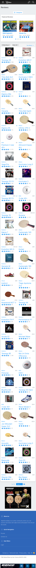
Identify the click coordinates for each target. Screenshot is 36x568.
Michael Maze (24, 337)
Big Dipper (23, 477)
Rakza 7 (4, 232)
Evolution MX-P (25, 60)
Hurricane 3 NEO (26, 77)
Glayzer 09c (6, 477)
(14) (29, 234)
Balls (2, 142)
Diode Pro (22, 33)
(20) (29, 304)
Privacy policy (23, 553)
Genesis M (5, 266)
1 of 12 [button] (13, 484)
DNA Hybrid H (7, 33)
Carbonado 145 (25, 232)
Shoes (3, 280)
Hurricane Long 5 (26, 164)
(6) (29, 426)
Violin (21, 424)
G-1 (20, 94)
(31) (12, 96)
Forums (3, 533)
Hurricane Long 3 (26, 443)
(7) (12, 409)
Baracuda (5, 460)
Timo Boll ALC (7, 77)
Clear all (15, 45)
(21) (12, 113)
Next (18, 484)
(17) (29, 130)
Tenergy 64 (23, 303)
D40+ (21, 373)
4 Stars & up (5, 45)
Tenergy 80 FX (7, 198)
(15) (12, 166)
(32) (29, 200)
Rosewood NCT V (8, 303)
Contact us (4, 536)
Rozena (22, 215)
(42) (29, 79)
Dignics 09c (6, 94)
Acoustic (5, 443)
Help (29, 553)
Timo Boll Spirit (25, 111)
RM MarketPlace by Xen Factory (14, 557)
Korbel (21, 249)
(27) (29, 217)
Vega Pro (5, 164)
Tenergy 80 (6, 353)
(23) (12, 79)
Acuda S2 (5, 337)
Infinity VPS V (24, 128)
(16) (29, 113)
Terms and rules (14, 553)
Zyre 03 (22, 460)
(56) (12, 62)
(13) (12, 251)
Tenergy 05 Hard (26, 390)
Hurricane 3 (23, 181)
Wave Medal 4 (24, 407)
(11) (12, 130)
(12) (12, 200)
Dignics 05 (5, 128)
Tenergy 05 (6, 60)
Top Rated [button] (29, 45)
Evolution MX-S (7, 249)
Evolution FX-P (7, 320)
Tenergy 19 (6, 215)
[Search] (33, 2)
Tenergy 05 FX (7, 181)
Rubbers (3, 57)
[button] (3, 2)
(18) (12, 355)
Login (2, 544)
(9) (12, 217)
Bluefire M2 (6, 390)
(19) (29, 96)
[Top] (32, 553)
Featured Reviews (7, 17)
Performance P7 (25, 320)
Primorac (5, 373)
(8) (29, 287)
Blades (3, 74)
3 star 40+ (23, 198)
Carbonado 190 (25, 266)
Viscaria (4, 111)
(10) (29, 268)
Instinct (4, 283)
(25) (29, 62)
